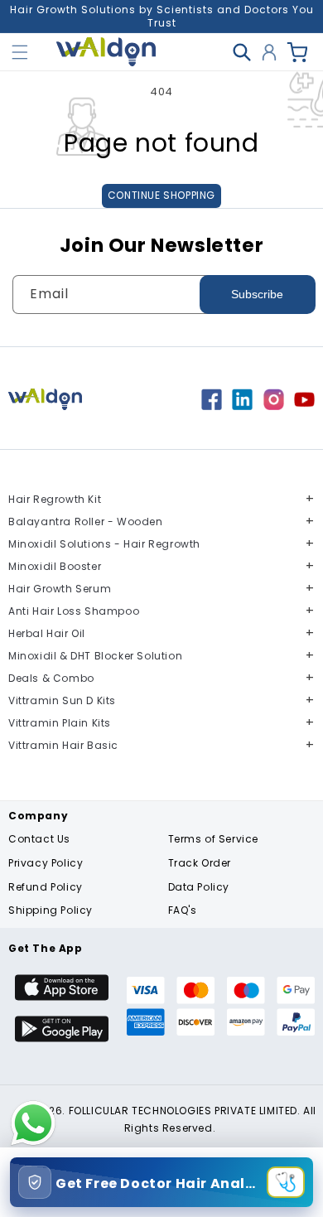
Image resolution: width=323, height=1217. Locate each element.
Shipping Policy (50, 910)
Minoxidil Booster (54, 566)
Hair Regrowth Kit (54, 499)
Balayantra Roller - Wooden (85, 521)
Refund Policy (45, 887)
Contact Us (39, 839)
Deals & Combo (51, 678)
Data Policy (199, 887)
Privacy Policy (45, 863)
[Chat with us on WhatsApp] (33, 1143)
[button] (19, 52)
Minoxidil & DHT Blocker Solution (95, 656)
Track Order (200, 863)
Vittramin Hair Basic (63, 745)
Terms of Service (213, 839)
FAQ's (182, 910)
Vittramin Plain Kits (59, 723)
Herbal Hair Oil (46, 633)
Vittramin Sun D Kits (62, 700)
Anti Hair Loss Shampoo (73, 611)
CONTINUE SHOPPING (161, 195)
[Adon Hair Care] (211, 405)
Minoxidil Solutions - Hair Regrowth (104, 544)
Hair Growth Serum (59, 589)
